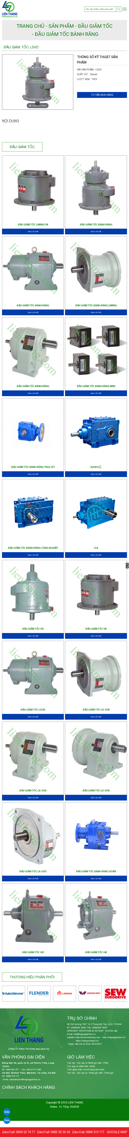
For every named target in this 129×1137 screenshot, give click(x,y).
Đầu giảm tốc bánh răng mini (96, 386)
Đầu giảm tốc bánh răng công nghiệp (33, 548)
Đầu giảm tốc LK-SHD (33, 790)
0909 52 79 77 (25, 1132)
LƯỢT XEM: (83, 79)
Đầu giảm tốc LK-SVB (96, 710)
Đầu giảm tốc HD (33, 952)
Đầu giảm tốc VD (33, 629)
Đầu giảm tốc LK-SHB (96, 790)
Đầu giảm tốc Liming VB (33, 224)
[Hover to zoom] (37, 81)
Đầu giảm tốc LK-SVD (33, 871)
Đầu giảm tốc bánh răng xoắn (96, 871)
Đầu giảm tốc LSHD (32, 710)
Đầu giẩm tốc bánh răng (96, 224)
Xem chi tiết (33, 232)
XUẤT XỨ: (82, 74)
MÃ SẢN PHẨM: (85, 69)
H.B (96, 548)
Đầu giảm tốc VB (96, 629)
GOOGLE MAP (117, 1132)
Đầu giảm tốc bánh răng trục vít (33, 467)
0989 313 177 (95, 1132)
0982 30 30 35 (60, 1132)
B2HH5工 (96, 467)
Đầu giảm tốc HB (96, 952)
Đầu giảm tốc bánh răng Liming (96, 305)
